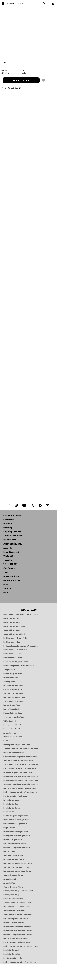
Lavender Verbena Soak (13, 753)
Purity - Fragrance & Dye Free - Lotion (19, 962)
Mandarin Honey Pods (12, 713)
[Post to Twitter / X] (5, 88)
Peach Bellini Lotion (11, 954)
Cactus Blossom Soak (12, 737)
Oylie (5, 592)
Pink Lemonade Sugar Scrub (15, 650)
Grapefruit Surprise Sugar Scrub (16, 847)
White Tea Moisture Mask (14, 910)
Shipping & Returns (12, 532)
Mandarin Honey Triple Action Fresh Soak (20, 780)
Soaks (6, 741)
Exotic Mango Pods (11, 709)
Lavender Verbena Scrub (13, 859)
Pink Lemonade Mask (12, 654)
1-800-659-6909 (11, 564)
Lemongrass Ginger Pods (14, 697)
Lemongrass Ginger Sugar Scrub (17, 871)
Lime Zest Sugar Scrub (12, 839)
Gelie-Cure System (12, 580)
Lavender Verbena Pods (13, 685)
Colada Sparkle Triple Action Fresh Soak (20, 756)
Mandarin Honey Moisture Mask (17, 926)
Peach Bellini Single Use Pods (15, 662)
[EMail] (20, 88)
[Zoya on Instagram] (16, 505)
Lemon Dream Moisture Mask (15, 938)
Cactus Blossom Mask (13, 887)
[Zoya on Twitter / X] (32, 505)
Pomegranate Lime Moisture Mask (18, 930)
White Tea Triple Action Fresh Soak (18, 760)
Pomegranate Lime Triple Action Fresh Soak (20, 776)
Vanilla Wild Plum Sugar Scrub (16, 820)
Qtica (5, 584)
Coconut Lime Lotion (12, 618)
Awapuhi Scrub (9, 879)
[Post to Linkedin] (16, 88)
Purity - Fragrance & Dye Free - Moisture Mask (20, 946)
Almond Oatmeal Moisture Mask (17, 903)
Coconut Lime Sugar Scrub (14, 626)
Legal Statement (11, 552)
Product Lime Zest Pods (13, 729)
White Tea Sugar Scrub (13, 855)
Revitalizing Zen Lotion (13, 958)
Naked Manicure (11, 576)
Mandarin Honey (10, 677)
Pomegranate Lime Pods (13, 725)
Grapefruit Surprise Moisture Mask (18, 934)
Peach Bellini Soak (11, 804)
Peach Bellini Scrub (11, 808)
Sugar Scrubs (9, 828)
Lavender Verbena (11, 800)
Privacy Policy (9, 540)
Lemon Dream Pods (11, 705)
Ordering (7, 528)
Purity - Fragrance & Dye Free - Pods (19, 665)
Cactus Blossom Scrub (13, 875)
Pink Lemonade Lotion (12, 658)
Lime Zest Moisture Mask (14, 922)
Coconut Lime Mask (11, 622)
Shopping (7, 560)
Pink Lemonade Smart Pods (15, 638)
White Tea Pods (10, 721)
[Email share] (20, 88)
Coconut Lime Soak (11, 630)
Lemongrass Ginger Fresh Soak (16, 745)
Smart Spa (8, 588)
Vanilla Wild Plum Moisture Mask (17, 914)
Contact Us (8, 520)
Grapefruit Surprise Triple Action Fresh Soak (20, 784)
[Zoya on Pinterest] (47, 505)
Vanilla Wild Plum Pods (13, 701)
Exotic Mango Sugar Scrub (14, 843)
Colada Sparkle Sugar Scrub (15, 824)
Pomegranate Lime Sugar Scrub (16, 835)
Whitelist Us (8, 556)
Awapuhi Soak (9, 733)
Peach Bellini (8, 812)
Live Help (7, 524)
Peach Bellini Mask (11, 950)
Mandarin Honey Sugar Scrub (15, 831)
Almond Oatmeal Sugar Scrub (16, 867)
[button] (15, 3)
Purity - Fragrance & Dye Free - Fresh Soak (20, 792)
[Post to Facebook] (2, 88)
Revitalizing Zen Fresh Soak (15, 796)
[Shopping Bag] (53, 4)
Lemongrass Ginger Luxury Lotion (17, 863)
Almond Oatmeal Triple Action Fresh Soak (20, 749)
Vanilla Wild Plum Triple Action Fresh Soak (20, 764)
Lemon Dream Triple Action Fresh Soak (20, 788)
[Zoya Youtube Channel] (24, 505)
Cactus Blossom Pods (12, 689)
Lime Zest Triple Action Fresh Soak (18, 772)
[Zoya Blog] (40, 505)
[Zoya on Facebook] (9, 505)
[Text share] (24, 88)
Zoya (5, 572)
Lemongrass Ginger (11, 895)
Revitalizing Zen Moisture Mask (16, 942)
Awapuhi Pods (9, 669)
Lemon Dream (9, 851)
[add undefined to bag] (43, 80)
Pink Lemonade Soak (12, 642)
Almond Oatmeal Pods (13, 693)
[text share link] (24, 88)
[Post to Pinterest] (9, 88)
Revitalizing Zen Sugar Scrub (15, 816)
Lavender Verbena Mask (13, 899)
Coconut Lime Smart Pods (14, 634)
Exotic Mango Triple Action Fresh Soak (19, 768)
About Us (7, 548)
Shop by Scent (9, 681)
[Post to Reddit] (12, 88)
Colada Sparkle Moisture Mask (16, 907)
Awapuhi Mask (9, 883)
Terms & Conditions (12, 536)
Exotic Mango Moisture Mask (15, 918)
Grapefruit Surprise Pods (13, 717)
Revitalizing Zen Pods (12, 673)
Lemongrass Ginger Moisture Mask (18, 891)
